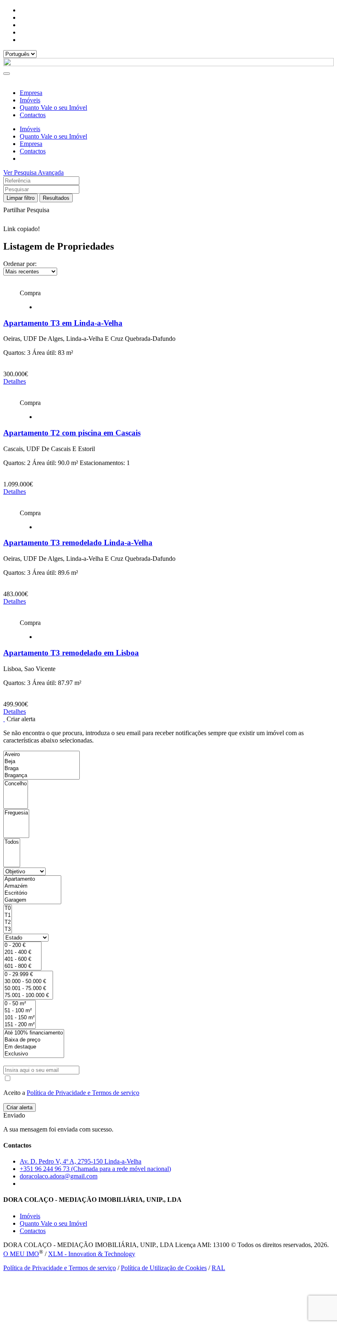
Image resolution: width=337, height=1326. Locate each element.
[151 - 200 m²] (19, 1024)
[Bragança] (41, 775)
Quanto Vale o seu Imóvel (53, 107)
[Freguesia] (16, 813)
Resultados (56, 198)
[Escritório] (32, 893)
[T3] (8, 929)
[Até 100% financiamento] (34, 1033)
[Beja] (41, 761)
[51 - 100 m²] (19, 1010)
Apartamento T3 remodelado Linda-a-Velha (77, 542)
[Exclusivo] (34, 1054)
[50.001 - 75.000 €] (28, 988)
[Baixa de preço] (34, 1040)
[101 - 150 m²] (19, 1017)
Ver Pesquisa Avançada (33, 172)
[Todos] (12, 842)
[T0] (8, 908)
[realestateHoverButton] (168, 285)
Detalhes (14, 381)
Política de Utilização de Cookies (164, 1267)
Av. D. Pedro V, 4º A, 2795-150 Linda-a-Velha (80, 1161)
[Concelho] (16, 783)
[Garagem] (32, 900)
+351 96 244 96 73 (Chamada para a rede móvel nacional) (95, 1168)
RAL (218, 1267)
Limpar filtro (21, 198)
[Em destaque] (34, 1047)
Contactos (33, 114)
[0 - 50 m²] (19, 1003)
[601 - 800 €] (22, 966)
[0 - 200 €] (22, 945)
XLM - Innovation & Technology (91, 1253)
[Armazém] (32, 886)
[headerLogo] (168, 63)
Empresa (31, 92)
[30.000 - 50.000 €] (28, 981)
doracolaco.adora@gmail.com (58, 1176)
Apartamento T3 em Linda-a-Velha (62, 323)
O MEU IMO (21, 1253)
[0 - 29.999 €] (28, 974)
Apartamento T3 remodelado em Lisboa (71, 652)
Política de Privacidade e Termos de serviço (83, 1092)
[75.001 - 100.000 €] (28, 995)
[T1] (8, 915)
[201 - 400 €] (22, 952)
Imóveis (30, 100)
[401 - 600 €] (22, 959)
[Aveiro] (41, 754)
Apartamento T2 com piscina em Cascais (72, 432)
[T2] (8, 922)
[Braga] (41, 768)
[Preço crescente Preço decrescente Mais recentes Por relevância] (168, 271)
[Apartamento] (32, 879)
